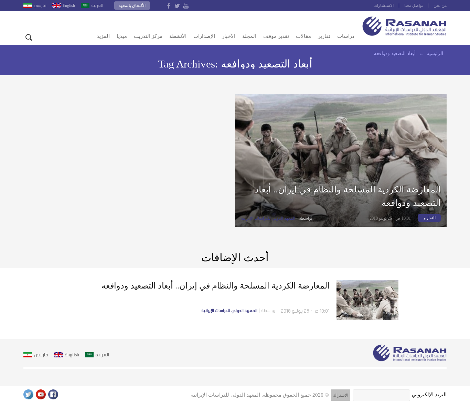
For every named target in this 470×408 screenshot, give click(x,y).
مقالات (303, 36)
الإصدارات (204, 36)
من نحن (440, 5)
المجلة (249, 36)
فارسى (40, 5)
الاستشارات (383, 5)
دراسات (345, 36)
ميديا (122, 36)
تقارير (324, 36)
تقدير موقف (276, 36)
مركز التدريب (148, 36)
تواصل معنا (413, 5)
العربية (97, 5)
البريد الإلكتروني (429, 394)
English (69, 5)
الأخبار (228, 36)
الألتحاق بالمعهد (132, 5)
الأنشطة (177, 36)
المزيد (103, 36)
